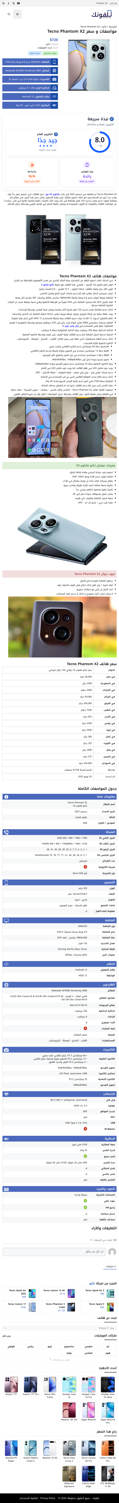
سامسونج (69, 1346)
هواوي (11, 1346)
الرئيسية (113, 27)
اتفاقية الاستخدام (29, 1498)
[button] (9, 14)
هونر (107, 1353)
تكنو (104, 27)
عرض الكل (6, 1336)
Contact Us (102, 3)
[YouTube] (18, 3)
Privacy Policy (47, 1498)
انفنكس (88, 1353)
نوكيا (69, 1353)
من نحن (113, 3)
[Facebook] (8, 3)
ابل (107, 1346)
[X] (13, 3)
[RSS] (3, 3)
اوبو (50, 1346)
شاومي (88, 1346)
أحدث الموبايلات (44, 48)
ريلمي (30, 1346)
